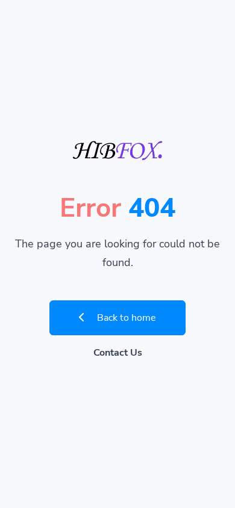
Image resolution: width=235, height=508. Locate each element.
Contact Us (117, 352)
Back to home (125, 317)
